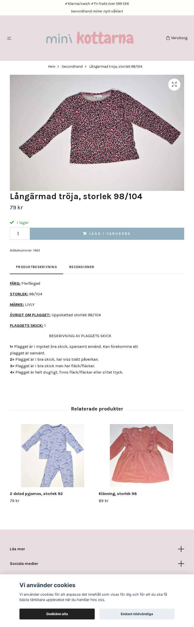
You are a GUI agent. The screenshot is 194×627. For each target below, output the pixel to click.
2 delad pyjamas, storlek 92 (36, 494)
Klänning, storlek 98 (118, 494)
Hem (51, 67)
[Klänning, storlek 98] (141, 456)
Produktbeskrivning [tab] (36, 268)
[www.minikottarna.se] (89, 38)
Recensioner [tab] (81, 268)
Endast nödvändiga (137, 614)
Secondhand (72, 67)
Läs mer (17, 549)
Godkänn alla (57, 614)
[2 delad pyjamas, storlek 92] (52, 456)
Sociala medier (24, 564)
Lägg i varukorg (110, 234)
